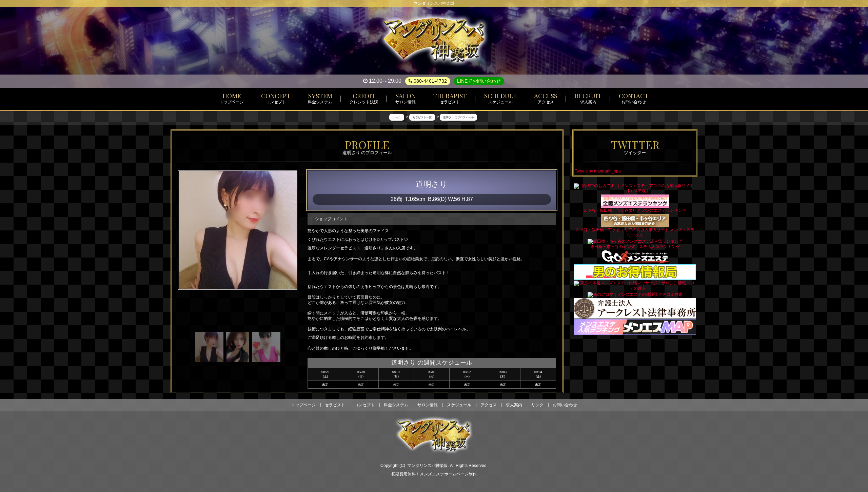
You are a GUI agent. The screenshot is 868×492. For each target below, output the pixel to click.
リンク (537, 405)
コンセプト (364, 405)
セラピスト (335, 405)
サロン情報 (427, 405)
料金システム (396, 405)
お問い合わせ (565, 405)
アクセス (488, 405)
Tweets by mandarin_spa (598, 171)
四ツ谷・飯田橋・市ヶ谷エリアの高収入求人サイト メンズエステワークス (634, 232)
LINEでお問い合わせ (479, 81)
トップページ (303, 405)
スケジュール (459, 405)
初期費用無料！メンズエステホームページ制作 (434, 474)
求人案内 (514, 405)
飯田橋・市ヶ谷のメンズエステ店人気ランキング (635, 246)
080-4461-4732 (429, 81)
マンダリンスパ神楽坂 (427, 465)
